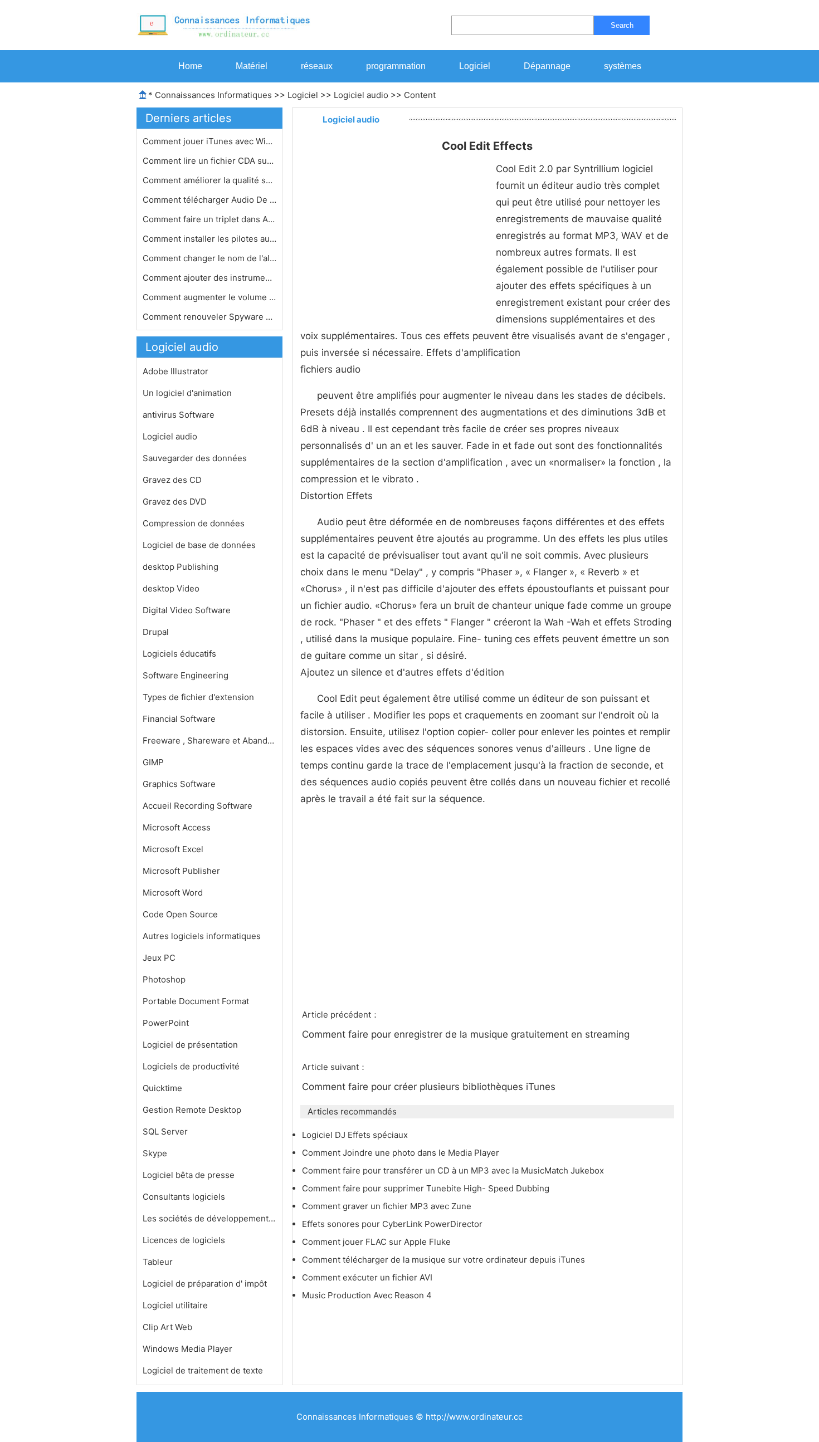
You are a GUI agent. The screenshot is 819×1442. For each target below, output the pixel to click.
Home (190, 66)
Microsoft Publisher (181, 871)
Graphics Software (179, 784)
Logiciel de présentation (190, 1044)
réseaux (317, 66)
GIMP (153, 762)
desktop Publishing (180, 566)
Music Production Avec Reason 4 (368, 1295)
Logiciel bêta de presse (189, 1175)
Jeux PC (159, 957)
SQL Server (165, 1131)
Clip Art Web (167, 1327)
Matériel (251, 66)
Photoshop (164, 979)
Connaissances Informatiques (213, 95)
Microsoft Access (177, 827)
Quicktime (162, 1088)
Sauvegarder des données (195, 458)
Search (622, 25)
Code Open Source (180, 914)
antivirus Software (178, 414)
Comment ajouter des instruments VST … (209, 277)
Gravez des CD (172, 480)
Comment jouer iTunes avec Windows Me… (209, 141)
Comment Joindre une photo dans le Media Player (401, 1152)
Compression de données (194, 523)
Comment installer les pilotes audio (209, 238)
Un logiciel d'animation (187, 393)
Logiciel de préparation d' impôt (205, 1283)
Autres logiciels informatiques (202, 936)
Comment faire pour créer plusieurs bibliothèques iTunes (430, 1086)
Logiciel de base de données (199, 545)
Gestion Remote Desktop (192, 1109)
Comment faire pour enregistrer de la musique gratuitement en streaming (467, 1034)
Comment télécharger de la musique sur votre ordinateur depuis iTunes (444, 1259)
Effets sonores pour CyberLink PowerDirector (393, 1224)
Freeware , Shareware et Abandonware (209, 740)
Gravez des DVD (175, 501)
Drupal (156, 632)
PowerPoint (166, 1023)
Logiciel (474, 66)
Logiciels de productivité (191, 1066)
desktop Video (171, 588)
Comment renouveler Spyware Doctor (209, 316)
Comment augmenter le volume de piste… (209, 297)
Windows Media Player (187, 1348)
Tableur (158, 1262)
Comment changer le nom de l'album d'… (209, 258)
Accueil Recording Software (197, 805)
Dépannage (547, 66)
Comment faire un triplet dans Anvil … (209, 219)
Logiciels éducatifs (179, 653)
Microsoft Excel (173, 849)
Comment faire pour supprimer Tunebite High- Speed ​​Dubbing (427, 1188)
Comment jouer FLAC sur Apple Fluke (377, 1241)
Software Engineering (185, 675)
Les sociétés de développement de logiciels (209, 1218)
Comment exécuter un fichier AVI (368, 1277)
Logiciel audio (361, 95)
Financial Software (179, 718)
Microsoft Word (173, 892)
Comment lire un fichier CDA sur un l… (209, 160)
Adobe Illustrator (175, 371)
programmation (396, 66)
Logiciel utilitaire (175, 1305)
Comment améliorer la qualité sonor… (209, 180)
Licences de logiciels (184, 1240)
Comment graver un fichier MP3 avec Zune (388, 1206)
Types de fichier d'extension (198, 697)
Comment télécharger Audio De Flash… (209, 199)
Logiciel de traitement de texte (203, 1370)
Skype (155, 1153)
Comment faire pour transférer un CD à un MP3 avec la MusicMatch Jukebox (454, 1170)
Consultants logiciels (184, 1196)
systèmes (622, 66)
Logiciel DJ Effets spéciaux (356, 1135)
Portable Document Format (196, 1001)
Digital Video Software (187, 610)
